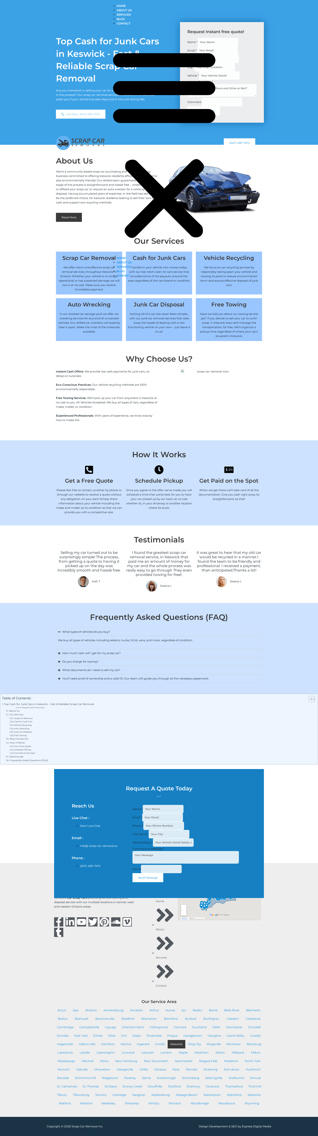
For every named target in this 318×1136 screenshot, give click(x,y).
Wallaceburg (160, 1095)
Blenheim (253, 1010)
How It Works (17, 742)
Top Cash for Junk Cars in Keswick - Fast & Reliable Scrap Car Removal (49, 704)
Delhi (216, 1027)
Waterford (234, 1095)
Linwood (128, 1052)
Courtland (199, 1027)
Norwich (63, 1069)
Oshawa (160, 1069)
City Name (140, 834)
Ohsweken (102, 1069)
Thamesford (234, 1086)
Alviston (91, 1010)
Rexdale (63, 1078)
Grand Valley (236, 1035)
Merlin (220, 1052)
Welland (86, 1103)
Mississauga (66, 1061)
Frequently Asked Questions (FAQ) (29, 760)
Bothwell (81, 1018)
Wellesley (108, 1103)
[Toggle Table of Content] (310, 699)
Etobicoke (154, 1035)
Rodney (130, 1078)
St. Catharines (67, 1086)
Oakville (82, 1069)
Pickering (211, 1069)
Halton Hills (87, 1044)
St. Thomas (91, 1086)
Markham (202, 1052)
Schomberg (190, 1078)
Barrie (213, 1010)
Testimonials (16, 756)
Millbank (238, 1052)
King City (194, 1044)
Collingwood (159, 1027)
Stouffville (155, 1086)
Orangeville (125, 1069)
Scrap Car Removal (23, 718)
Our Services (16, 714)
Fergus (172, 1035)
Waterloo (254, 1095)
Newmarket (183, 1061)
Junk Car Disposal (23, 732)
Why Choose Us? (19, 738)
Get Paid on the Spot (24, 753)
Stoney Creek (132, 1086)
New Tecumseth (156, 1061)
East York (81, 1035)
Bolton (63, 1018)
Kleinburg (254, 1044)
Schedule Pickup (22, 749)
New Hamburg (126, 1061)
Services (124, 14)
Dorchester (234, 1027)
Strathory (193, 1086)
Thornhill (254, 1086)
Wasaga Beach (186, 1095)
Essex (136, 1035)
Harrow (126, 1044)
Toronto (101, 1095)
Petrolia (191, 1069)
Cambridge (65, 1027)
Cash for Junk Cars (23, 721)
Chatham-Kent (133, 1027)
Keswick (176, 1044)
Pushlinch (253, 1069)
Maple (183, 1052)
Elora (111, 1035)
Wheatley (132, 1103)
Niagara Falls (208, 1061)
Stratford (174, 1086)
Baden (197, 1010)
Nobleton (231, 1061)
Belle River (232, 1010)
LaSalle (85, 1052)
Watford (65, 1103)
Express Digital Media (256, 1126)
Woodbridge (199, 1103)
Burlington (211, 1018)
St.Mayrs (111, 1086)
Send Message (148, 877)
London (166, 1052)
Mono (104, 1061)
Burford (190, 1018)
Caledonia (253, 1018)
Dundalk (254, 1027)
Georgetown (192, 1035)
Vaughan (138, 1095)
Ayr (183, 1010)
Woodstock (226, 1103)
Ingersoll (143, 1044)
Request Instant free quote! (33, 708)
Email (137, 817)
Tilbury (62, 1095)
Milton (255, 1052)
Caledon (233, 1018)
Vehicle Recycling (23, 725)
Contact (123, 23)
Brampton (149, 1018)
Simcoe (255, 1078)
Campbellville (89, 1027)
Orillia (144, 1069)
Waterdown (212, 1095)
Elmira (98, 1035)
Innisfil (160, 1044)
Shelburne (236, 1078)
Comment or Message (148, 849)
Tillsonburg (81, 1095)
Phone (137, 825)
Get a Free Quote (22, 746)
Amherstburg (113, 1010)
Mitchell (87, 1061)
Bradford (128, 1018)
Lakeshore (65, 1052)
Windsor (175, 1103)
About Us (124, 10)
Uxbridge (119, 1095)
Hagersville (65, 1044)
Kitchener (233, 1044)
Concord (180, 1027)
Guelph (255, 1035)
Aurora (170, 1010)
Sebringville (213, 1078)
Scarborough (166, 1078)
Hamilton (108, 1044)
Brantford (171, 1018)
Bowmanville (104, 1018)
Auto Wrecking (21, 728)
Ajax (76, 1010)
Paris (175, 1069)
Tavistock (212, 1086)
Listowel (147, 1052)
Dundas (62, 1035)
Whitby (153, 1103)
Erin (124, 1035)
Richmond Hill (85, 1078)
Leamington (106, 1052)
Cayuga (110, 1027)
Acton (61, 1010)
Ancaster (136, 1010)
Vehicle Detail (142, 842)
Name (137, 809)
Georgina (214, 1035)
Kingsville (214, 1044)
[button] (164, 143)
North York (253, 1061)
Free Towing (20, 735)
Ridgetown (110, 1078)
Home (121, 6)
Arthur (154, 1010)
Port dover (231, 1069)
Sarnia (146, 1078)
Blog (121, 19)
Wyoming (252, 1103)
